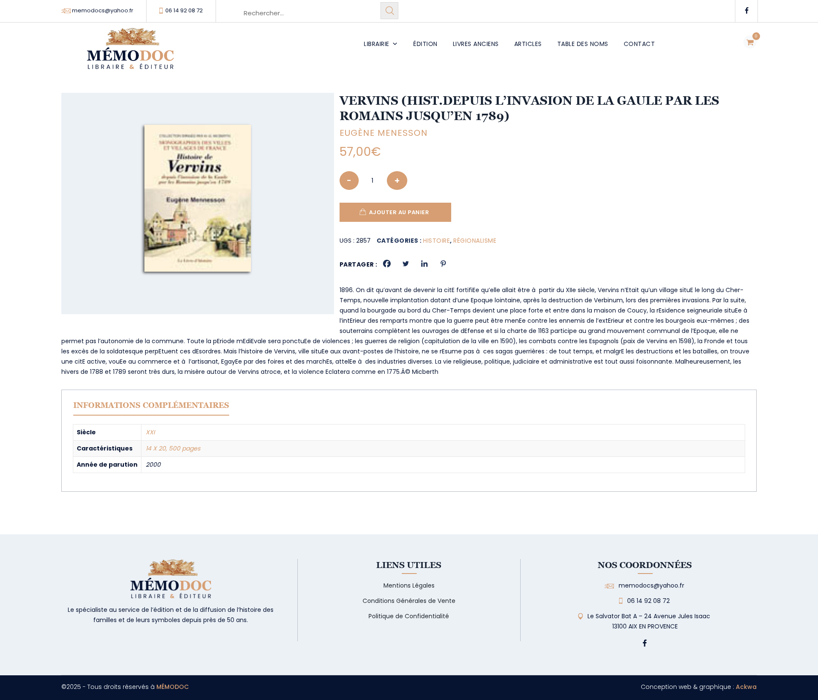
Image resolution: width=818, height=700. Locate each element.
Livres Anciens (476, 44)
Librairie (376, 44)
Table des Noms (582, 44)
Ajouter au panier (399, 212)
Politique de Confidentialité (409, 616)
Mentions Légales (409, 585)
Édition (425, 44)
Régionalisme (474, 240)
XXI (150, 432)
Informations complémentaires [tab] (151, 405)
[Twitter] (405, 263)
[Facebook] (387, 263)
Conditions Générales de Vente (409, 601)
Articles (528, 44)
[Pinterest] (443, 263)
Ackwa (746, 687)
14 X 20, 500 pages (173, 448)
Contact (639, 44)
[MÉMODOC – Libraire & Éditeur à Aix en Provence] (130, 53)
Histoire (436, 240)
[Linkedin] (424, 263)
